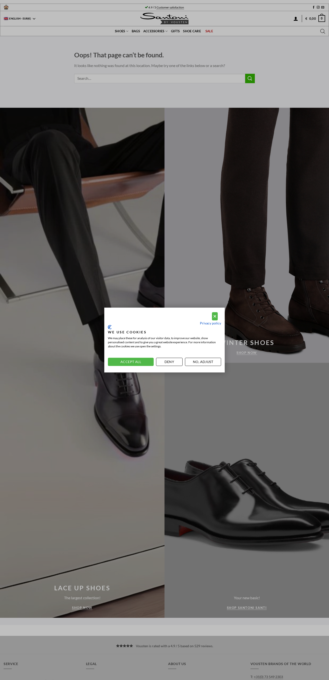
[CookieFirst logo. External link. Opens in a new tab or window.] (110, 327)
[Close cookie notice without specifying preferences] (215, 316)
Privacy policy (210, 323)
